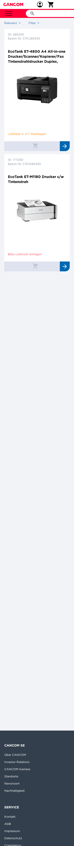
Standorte (11, 776)
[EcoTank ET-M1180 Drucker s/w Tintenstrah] (37, 210)
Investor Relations (16, 762)
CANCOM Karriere (17, 769)
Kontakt (9, 816)
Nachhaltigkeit (14, 790)
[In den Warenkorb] (35, 145)
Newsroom (12, 783)
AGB (7, 824)
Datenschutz (13, 838)
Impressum (12, 831)
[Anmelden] (40, 4)
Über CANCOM (15, 755)
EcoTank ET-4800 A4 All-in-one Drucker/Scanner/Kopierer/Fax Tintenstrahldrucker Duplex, (36, 56)
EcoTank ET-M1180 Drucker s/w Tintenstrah (36, 179)
